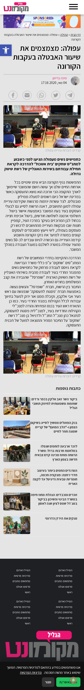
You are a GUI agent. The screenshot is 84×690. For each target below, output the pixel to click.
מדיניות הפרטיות (31, 672)
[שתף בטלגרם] (69, 95)
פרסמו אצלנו (65, 587)
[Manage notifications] (73, 680)
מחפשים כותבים (63, 581)
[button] (6, 50)
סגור (48, 682)
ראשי (69, 592)
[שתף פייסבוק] (13, 95)
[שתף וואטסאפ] (41, 95)
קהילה (64, 35)
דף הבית (76, 35)
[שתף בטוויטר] (55, 95)
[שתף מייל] (27, 95)
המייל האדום (65, 570)
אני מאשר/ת (68, 682)
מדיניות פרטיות (64, 576)
